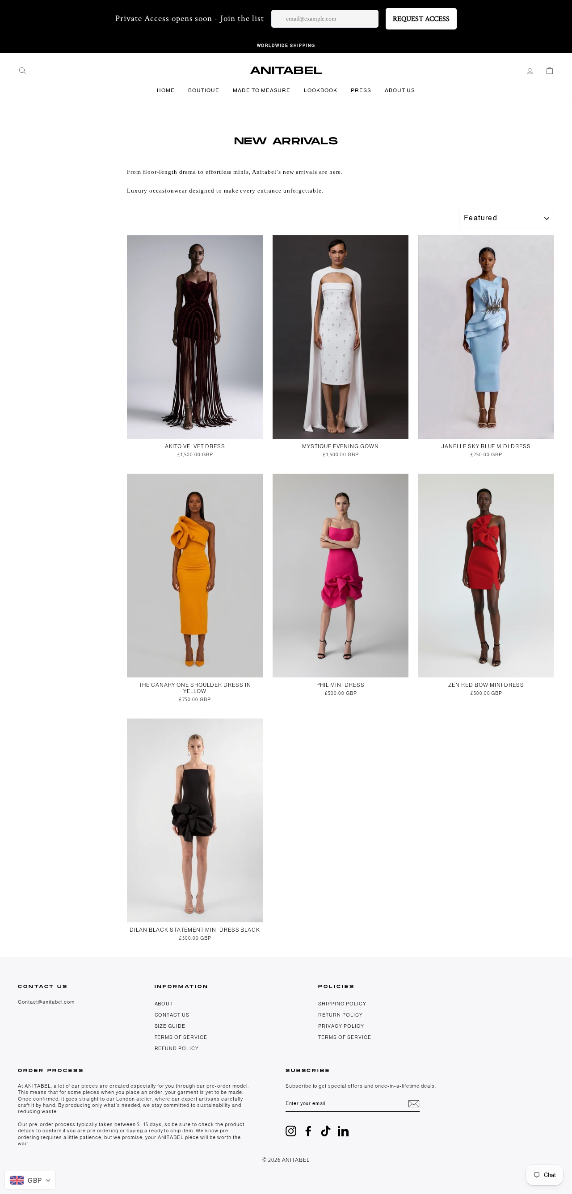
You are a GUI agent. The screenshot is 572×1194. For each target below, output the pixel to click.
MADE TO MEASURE (262, 90)
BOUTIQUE (203, 90)
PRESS (361, 90)
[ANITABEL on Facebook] (308, 1131)
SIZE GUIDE (170, 1026)
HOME (166, 90)
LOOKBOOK (320, 90)
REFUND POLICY (177, 1048)
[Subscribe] (414, 1103)
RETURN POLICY (340, 1014)
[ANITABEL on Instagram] (291, 1131)
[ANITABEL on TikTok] (325, 1131)
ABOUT (164, 1003)
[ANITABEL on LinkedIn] (343, 1131)
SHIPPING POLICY (342, 1003)
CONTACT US (172, 1014)
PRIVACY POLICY (341, 1026)
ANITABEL (286, 70)
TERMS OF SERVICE (181, 1037)
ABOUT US (400, 90)
